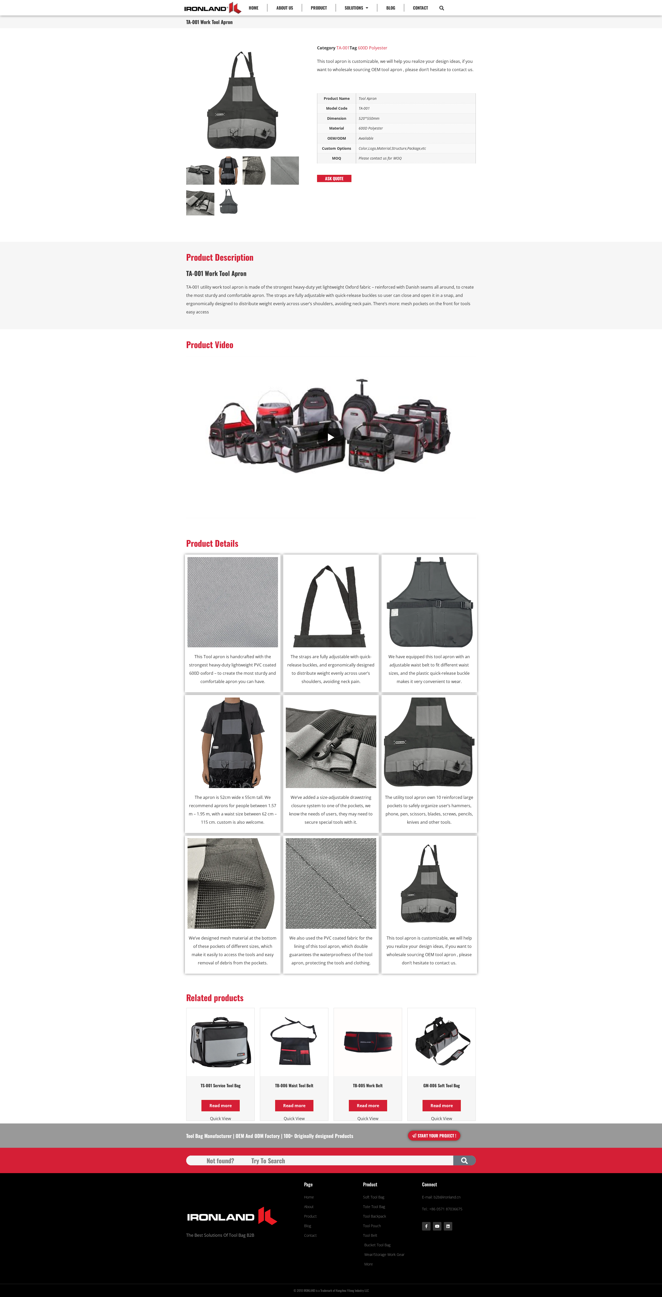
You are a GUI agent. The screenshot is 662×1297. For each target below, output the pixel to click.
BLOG (390, 8)
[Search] (464, 1160)
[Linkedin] (448, 1226)
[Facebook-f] (426, 1226)
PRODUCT (319, 8)
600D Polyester (372, 48)
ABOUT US (284, 8)
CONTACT (420, 8)
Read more (220, 1105)
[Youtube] (437, 1226)
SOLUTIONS (354, 8)
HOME (253, 8)
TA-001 (343, 48)
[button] (441, 8)
